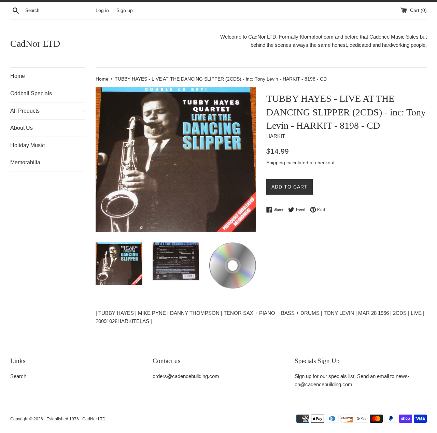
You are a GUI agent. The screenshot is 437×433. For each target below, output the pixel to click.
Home (17, 76)
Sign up (124, 10)
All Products (47, 111)
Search (18, 376)
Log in (102, 10)
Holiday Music (27, 145)
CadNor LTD (35, 43)
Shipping (275, 162)
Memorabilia (25, 162)
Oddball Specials (31, 93)
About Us (21, 128)
